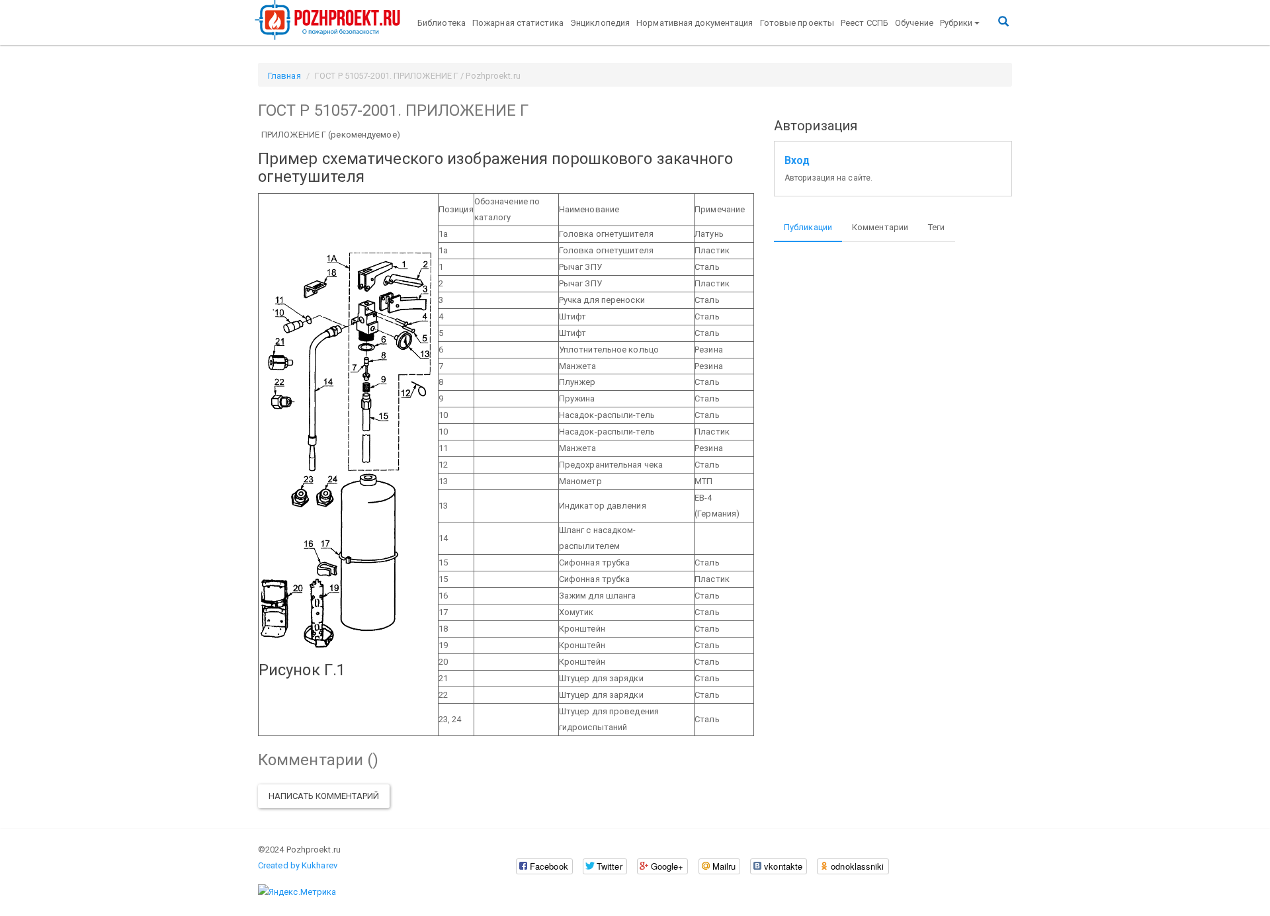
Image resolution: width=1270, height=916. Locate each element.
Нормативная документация (694, 23)
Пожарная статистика (518, 23)
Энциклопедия (600, 23)
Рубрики (956, 23)
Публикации (808, 227)
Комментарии (880, 227)
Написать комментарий (324, 796)
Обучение (914, 23)
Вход (797, 161)
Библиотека (441, 23)
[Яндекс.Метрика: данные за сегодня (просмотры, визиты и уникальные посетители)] (297, 892)
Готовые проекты (797, 23)
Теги (936, 227)
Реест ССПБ (864, 23)
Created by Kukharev (297, 865)
